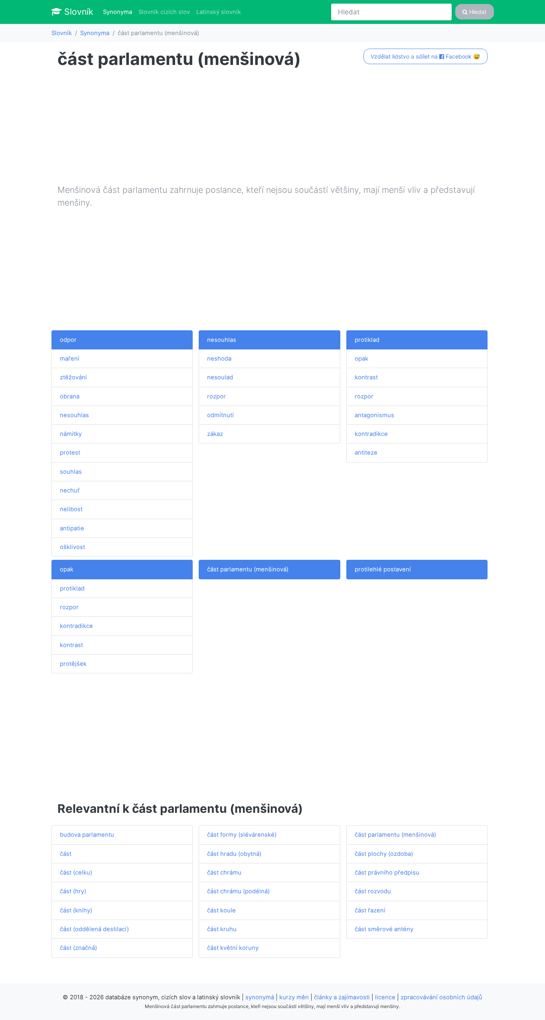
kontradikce (371, 433)
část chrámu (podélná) (238, 891)
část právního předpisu (387, 872)
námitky (71, 433)
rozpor (216, 396)
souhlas (71, 471)
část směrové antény (384, 929)
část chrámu (224, 872)
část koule (221, 910)
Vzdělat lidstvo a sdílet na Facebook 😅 (425, 56)
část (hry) (73, 891)
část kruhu (222, 929)
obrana (69, 396)
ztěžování (73, 377)
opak (361, 358)
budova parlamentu (87, 834)
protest (70, 452)
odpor (68, 339)
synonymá (259, 997)
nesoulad (220, 377)
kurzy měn (294, 997)
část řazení (370, 910)
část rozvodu (373, 891)
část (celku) (76, 872)
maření (69, 358)
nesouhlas (74, 415)
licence (385, 997)
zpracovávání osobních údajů (441, 997)
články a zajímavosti (342, 997)
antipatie (72, 528)
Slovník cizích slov (164, 12)
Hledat (477, 11)
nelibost (71, 509)
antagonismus (374, 415)
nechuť (69, 490)
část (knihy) (76, 910)
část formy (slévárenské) (241, 834)
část (65, 853)
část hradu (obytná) (234, 853)
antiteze (366, 452)
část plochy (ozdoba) (384, 853)
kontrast (366, 377)
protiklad (367, 339)
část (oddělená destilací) (94, 929)
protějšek (73, 663)
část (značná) (78, 947)
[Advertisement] (272, 128)
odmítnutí (220, 415)
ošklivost (72, 547)
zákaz (215, 433)
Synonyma (119, 12)
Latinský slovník (218, 12)
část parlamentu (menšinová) (247, 569)
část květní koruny (233, 947)
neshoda (219, 358)
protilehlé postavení (383, 569)
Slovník (77, 11)
